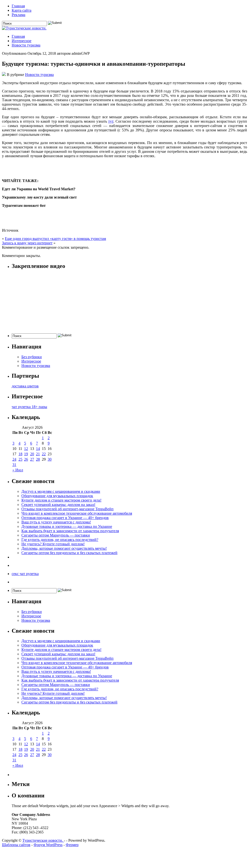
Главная (18, 6)
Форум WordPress (48, 845)
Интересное (21, 41)
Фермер (72, 845)
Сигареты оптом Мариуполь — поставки (55, 535)
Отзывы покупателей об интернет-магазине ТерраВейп (67, 509)
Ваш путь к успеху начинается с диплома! (56, 522)
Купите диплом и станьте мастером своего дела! (61, 500)
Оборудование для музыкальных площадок (57, 496)
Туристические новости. (43, 840)
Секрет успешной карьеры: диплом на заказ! (58, 504)
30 (50, 459)
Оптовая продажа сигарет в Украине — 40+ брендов (65, 518)
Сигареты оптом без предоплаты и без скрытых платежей (69, 553)
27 (32, 459)
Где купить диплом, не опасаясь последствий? (59, 540)
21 (38, 454)
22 (44, 454)
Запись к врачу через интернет (27, 243)
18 (20, 454)
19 (26, 454)
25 (20, 459)
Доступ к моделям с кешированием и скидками (60, 491)
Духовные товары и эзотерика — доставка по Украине (66, 526)
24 (14, 459)
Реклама (18, 15)
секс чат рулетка (25, 574)
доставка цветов (25, 386)
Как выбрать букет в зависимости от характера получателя (70, 531)
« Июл (17, 470)
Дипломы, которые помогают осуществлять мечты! (64, 548)
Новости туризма (26, 45)
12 (26, 449)
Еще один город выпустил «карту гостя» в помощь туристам (55, 239)
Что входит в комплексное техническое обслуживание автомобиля (76, 513)
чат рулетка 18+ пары (29, 407)
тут (110, 121)
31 (14, 465)
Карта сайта (21, 10)
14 (38, 449)
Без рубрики (31, 357)
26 (26, 459)
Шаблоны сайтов (16, 845)
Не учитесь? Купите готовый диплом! (53, 544)
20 (32, 454)
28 (38, 459)
